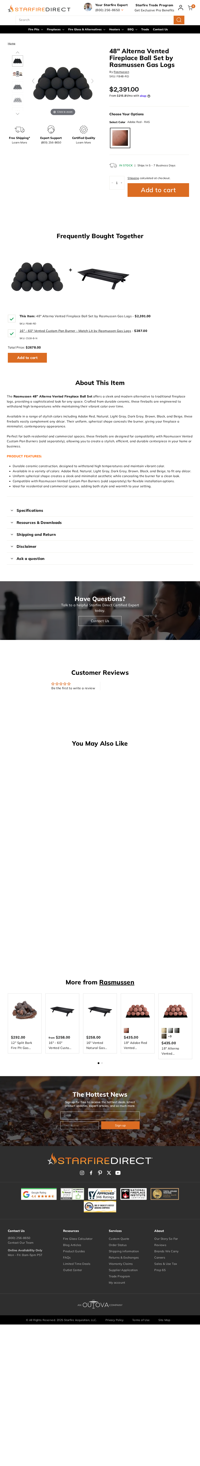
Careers (159, 1257)
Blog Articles (72, 1245)
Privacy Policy (114, 1320)
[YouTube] (118, 1172)
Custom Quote (119, 1239)
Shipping (133, 178)
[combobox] (100, 20)
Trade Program (119, 1276)
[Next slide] (92, 81)
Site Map (164, 1320)
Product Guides (74, 1251)
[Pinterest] (100, 1172)
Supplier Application (123, 1270)
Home (11, 43)
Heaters (115, 29)
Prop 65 (160, 1270)
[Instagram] (82, 1172)
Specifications (30, 510)
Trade (145, 29)
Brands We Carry (166, 1251)
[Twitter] (109, 1172)
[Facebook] (91, 1172)
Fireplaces (54, 29)
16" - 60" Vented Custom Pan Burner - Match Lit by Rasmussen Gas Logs (75, 331)
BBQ (131, 29)
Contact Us (160, 29)
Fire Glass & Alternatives (85, 29)
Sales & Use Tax (165, 1264)
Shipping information (124, 1251)
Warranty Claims (121, 1264)
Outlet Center (72, 1270)
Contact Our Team (20, 1242)
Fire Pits (34, 29)
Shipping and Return (36, 534)
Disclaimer (27, 546)
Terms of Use (141, 1320)
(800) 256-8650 (19, 1238)
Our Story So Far (166, 1239)
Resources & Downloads (39, 522)
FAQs (67, 1257)
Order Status (118, 1245)
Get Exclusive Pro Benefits (154, 10)
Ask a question (31, 558)
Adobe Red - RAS (120, 138)
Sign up (120, 1125)
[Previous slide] (33, 81)
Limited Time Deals (76, 1264)
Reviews (160, 1245)
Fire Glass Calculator (77, 1239)
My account (117, 1282)
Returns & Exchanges (124, 1257)
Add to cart (27, 357)
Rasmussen (121, 72)
